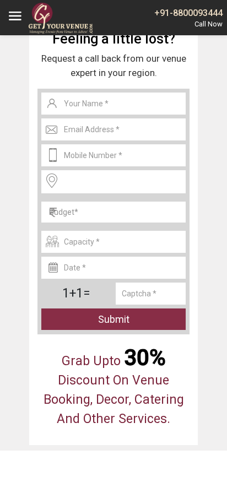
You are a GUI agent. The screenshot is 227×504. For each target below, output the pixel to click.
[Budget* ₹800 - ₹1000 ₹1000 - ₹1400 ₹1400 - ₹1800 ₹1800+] (113, 212)
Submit (113, 319)
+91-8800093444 (188, 13)
